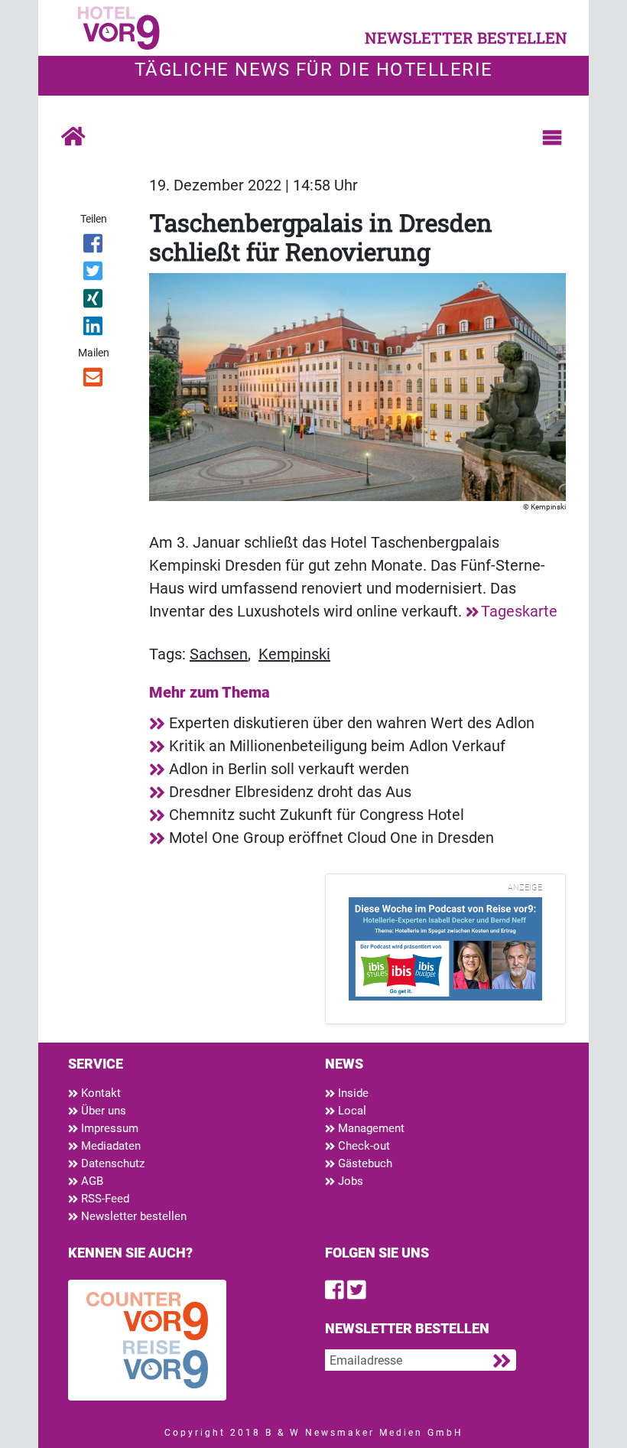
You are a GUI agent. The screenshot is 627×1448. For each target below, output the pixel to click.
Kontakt (99, 1093)
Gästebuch (363, 1163)
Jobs (349, 1181)
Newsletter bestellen (132, 1216)
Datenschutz (111, 1163)
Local (350, 1111)
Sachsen (219, 654)
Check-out (362, 1146)
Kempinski (294, 654)
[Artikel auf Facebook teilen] (93, 246)
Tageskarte (519, 611)
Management (369, 1128)
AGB (90, 1181)
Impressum (108, 1128)
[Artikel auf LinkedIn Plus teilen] (93, 329)
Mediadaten (109, 1146)
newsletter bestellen (466, 37)
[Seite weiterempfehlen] (93, 380)
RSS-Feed (103, 1199)
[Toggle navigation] (552, 137)
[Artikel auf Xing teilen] (93, 301)
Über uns (102, 1111)
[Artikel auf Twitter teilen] (93, 274)
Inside (352, 1093)
